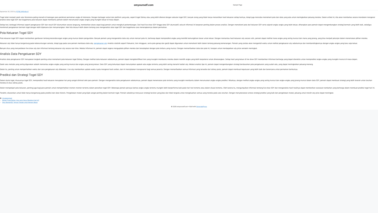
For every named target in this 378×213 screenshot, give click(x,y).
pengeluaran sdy (100, 43)
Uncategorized (7, 98)
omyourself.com (143, 4)
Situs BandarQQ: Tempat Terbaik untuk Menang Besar (20, 102)
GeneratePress (201, 106)
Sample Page (237, 5)
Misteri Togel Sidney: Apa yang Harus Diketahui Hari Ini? (20, 100)
